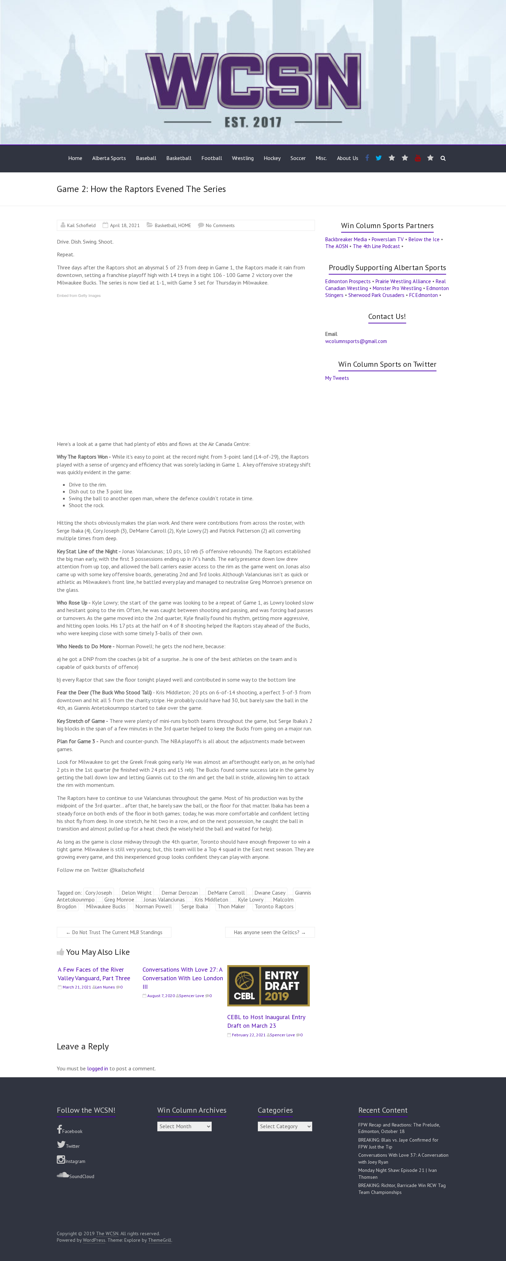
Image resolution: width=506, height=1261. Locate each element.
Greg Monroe (119, 899)
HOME (184, 225)
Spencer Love (191, 995)
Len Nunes (105, 987)
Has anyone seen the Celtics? (270, 932)
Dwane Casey (269, 892)
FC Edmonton (423, 295)
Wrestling (243, 157)
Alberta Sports (109, 157)
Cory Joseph (98, 892)
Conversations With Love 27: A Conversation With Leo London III (183, 978)
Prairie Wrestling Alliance (403, 281)
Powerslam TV (388, 239)
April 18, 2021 (125, 225)
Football (211, 157)
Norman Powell (153, 906)
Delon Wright (137, 892)
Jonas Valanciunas (164, 899)
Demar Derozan (179, 892)
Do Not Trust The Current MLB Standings (114, 932)
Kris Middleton (211, 899)
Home (75, 157)
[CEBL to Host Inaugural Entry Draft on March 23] (268, 968)
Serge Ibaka (194, 906)
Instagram (75, 1161)
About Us (347, 157)
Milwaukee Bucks (106, 906)
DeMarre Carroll (226, 892)
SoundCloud (81, 1176)
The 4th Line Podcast (376, 246)
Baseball (146, 157)
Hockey (272, 157)
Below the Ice (424, 239)
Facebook (72, 1131)
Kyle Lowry (250, 899)
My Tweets (337, 378)
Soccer (298, 157)
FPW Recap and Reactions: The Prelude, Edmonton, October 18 (399, 1128)
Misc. (321, 157)
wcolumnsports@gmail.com (356, 341)
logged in (97, 1068)
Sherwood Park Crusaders (376, 295)
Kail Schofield (81, 225)
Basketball (178, 157)
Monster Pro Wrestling (397, 288)
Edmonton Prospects (348, 281)
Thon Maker (231, 906)
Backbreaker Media (346, 239)
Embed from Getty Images (79, 295)
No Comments (220, 225)
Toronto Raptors (274, 906)
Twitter (73, 1146)
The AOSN (336, 246)
